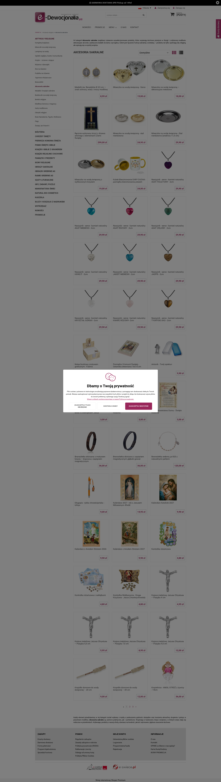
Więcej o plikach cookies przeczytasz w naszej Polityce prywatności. (110, 399)
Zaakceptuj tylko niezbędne (82, 406)
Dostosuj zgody (110, 406)
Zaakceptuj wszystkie (138, 406)
